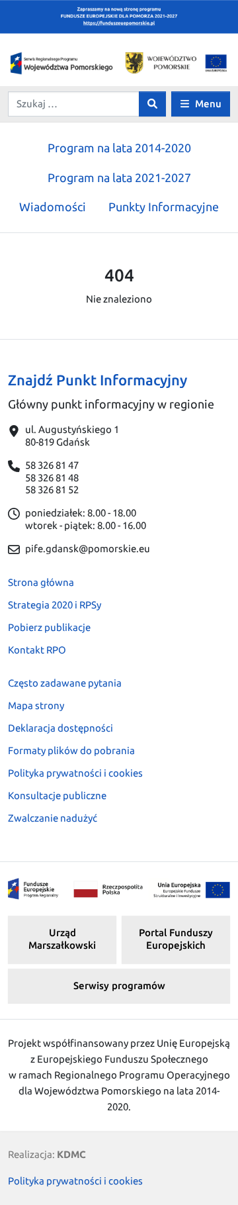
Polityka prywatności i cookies (75, 773)
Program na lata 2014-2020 (119, 147)
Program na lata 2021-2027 (119, 177)
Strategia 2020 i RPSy (54, 604)
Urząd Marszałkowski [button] (62, 939)
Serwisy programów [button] (119, 985)
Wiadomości (52, 206)
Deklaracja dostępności (60, 728)
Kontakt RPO (37, 649)
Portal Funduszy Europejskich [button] (176, 939)
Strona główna (41, 582)
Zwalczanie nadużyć (52, 818)
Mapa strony (36, 705)
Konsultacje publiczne (57, 795)
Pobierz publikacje (49, 627)
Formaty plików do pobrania (71, 750)
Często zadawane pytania (65, 683)
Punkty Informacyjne (163, 206)
